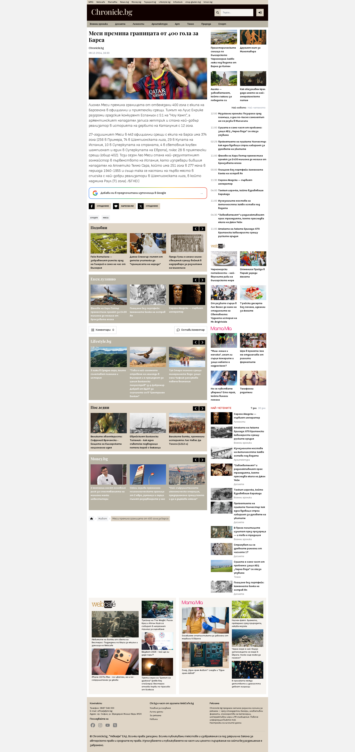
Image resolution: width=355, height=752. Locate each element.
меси (106, 217)
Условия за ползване (160, 708)
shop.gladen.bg (193, 2)
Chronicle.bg (96, 48)
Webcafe (100, 2)
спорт (94, 217)
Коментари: (105, 330)
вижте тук (229, 720)
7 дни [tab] (254, 408)
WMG (90, 2)
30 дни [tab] (262, 408)
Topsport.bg (150, 2)
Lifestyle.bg (164, 2)
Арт (177, 23)
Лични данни (156, 711)
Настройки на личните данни (225, 723)
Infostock (177, 2)
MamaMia (112, 2)
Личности (138, 23)
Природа (206, 23)
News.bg (124, 2)
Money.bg (136, 2)
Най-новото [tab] (239, 107)
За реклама (155, 715)
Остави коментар (193, 330)
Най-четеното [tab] (257, 107)
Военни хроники (99, 23)
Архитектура (160, 23)
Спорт (222, 23)
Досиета (120, 23)
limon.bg (208, 2)
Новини (154, 719)
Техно (190, 23)
